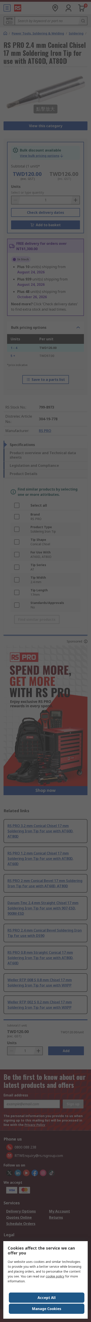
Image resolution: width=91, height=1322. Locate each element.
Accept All (47, 1297)
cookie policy (55, 1276)
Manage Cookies (46, 1308)
